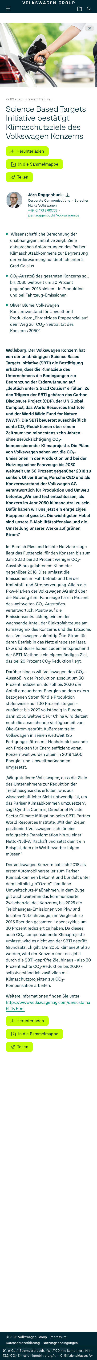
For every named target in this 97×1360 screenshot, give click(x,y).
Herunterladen (30, 151)
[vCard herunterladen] (68, 194)
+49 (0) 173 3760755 (42, 210)
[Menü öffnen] (9, 8)
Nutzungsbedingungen (60, 1343)
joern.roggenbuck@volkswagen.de (53, 215)
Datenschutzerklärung (23, 1343)
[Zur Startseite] (48, 2)
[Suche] (89, 8)
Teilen (22, 177)
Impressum (58, 1337)
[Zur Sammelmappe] (79, 8)
